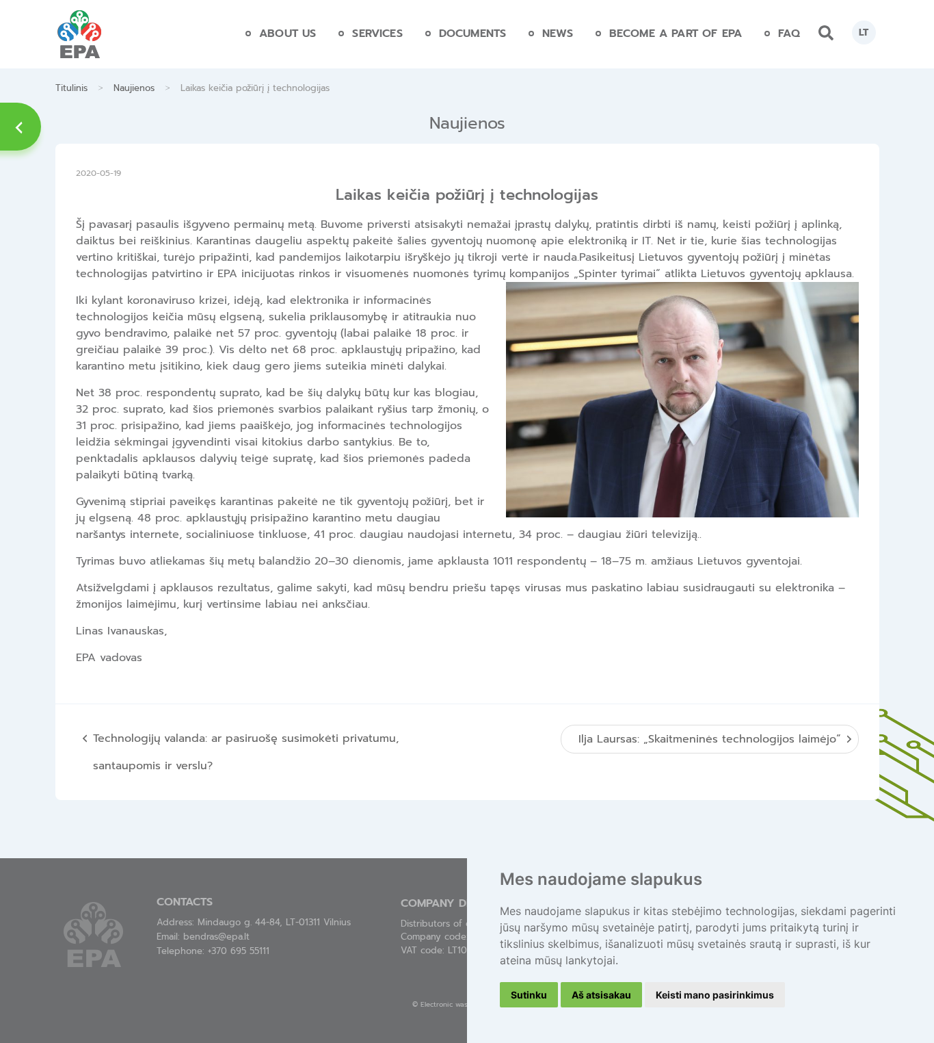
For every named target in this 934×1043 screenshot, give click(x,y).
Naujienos (134, 87)
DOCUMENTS (472, 33)
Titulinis (71, 87)
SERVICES (377, 33)
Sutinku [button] (529, 995)
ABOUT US (287, 33)
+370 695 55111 (238, 950)
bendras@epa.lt (216, 936)
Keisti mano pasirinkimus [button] (715, 995)
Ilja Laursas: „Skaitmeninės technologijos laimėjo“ (709, 739)
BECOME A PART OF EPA (675, 33)
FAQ (789, 33)
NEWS (557, 33)
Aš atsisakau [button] (601, 995)
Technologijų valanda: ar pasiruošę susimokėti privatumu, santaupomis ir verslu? (246, 752)
